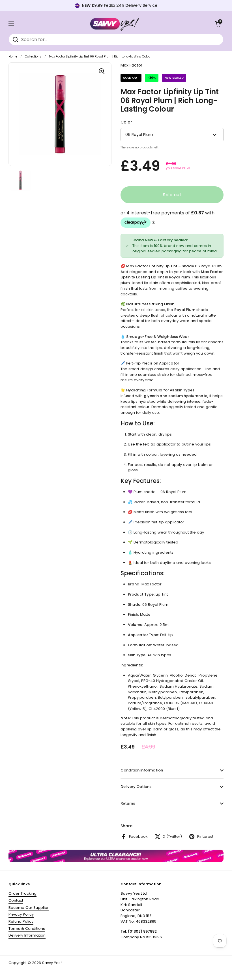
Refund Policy (20, 921)
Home (12, 56)
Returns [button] (128, 803)
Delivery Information (27, 935)
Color (126, 122)
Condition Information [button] (142, 770)
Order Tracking (22, 893)
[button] (218, 23)
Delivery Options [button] (136, 786)
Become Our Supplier (28, 907)
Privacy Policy (21, 914)
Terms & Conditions (26, 928)
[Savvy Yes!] (114, 24)
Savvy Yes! (52, 962)
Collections (33, 56)
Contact (15, 900)
